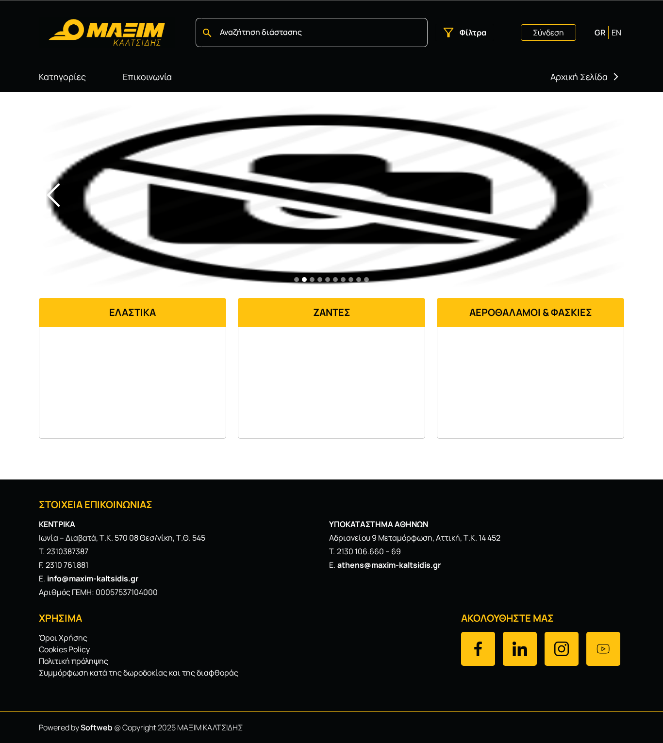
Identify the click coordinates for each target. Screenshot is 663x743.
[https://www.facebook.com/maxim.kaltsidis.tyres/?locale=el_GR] (478, 649)
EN (616, 32)
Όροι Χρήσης (63, 637)
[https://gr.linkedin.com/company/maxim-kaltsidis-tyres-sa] (520, 649)
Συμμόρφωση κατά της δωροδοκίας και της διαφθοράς (138, 672)
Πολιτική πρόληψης (73, 661)
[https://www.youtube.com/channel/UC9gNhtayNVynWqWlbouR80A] (603, 649)
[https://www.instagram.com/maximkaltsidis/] (562, 649)
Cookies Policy (64, 649)
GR (600, 32)
